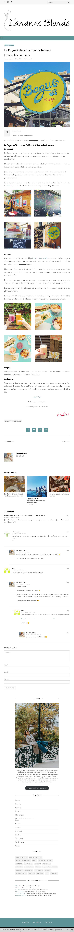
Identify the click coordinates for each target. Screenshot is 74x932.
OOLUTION (19, 891)
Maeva (13, 568)
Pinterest (48, 922)
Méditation (38, 863)
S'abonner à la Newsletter (37, 788)
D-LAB (17, 890)
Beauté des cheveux (21, 857)
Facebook (25, 922)
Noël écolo (18, 831)
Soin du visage (39, 870)
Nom (6, 665)
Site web (6, 679)
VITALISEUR (19, 888)
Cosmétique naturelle (35, 857)
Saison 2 (17, 824)
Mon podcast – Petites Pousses (24, 819)
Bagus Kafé (37, 397)
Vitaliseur (48, 870)
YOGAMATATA (20, 893)
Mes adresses (9, 45)
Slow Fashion (19, 838)
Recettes (17, 835)
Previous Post (9, 442)
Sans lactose (29, 870)
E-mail (6, 672)
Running (37, 867)
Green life (18, 808)
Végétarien (17, 421)
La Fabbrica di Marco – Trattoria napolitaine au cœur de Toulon (13, 495)
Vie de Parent (19, 842)
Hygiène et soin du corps (23, 860)
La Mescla (8, 186)
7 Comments (28, 59)
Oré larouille (15, 532)
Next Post (66, 442)
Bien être (18, 804)
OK (55, 931)
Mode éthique (29, 863)
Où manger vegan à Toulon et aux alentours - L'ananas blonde (24, 515)
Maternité (50, 860)
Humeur (17, 811)
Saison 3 (17, 827)
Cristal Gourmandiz (40, 258)
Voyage (17, 846)
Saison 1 (17, 820)
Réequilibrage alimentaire (49, 867)
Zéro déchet (53, 873)
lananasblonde (8, 59)
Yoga (46, 873)
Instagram (37, 922)
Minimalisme (19, 863)
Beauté (17, 800)
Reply (68, 515)
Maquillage (41, 860)
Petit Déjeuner (29, 867)
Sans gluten (19, 870)
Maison (34, 860)
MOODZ (18, 886)
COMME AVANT (20, 895)
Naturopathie (46, 863)
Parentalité (19, 867)
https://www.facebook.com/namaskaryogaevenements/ (38, 619)
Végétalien (8, 421)
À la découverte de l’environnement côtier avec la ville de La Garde (36, 501)
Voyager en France (21, 873)
